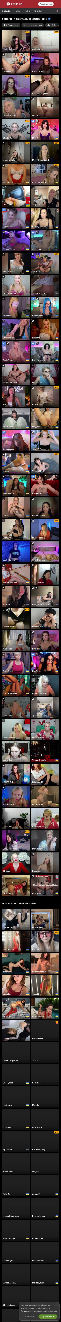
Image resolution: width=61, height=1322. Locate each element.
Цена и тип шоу (35, 25)
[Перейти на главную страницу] (18, 4)
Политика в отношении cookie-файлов (39, 1311)
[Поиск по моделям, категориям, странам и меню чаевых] (57, 11)
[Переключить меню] (3, 4)
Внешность (13, 25)
